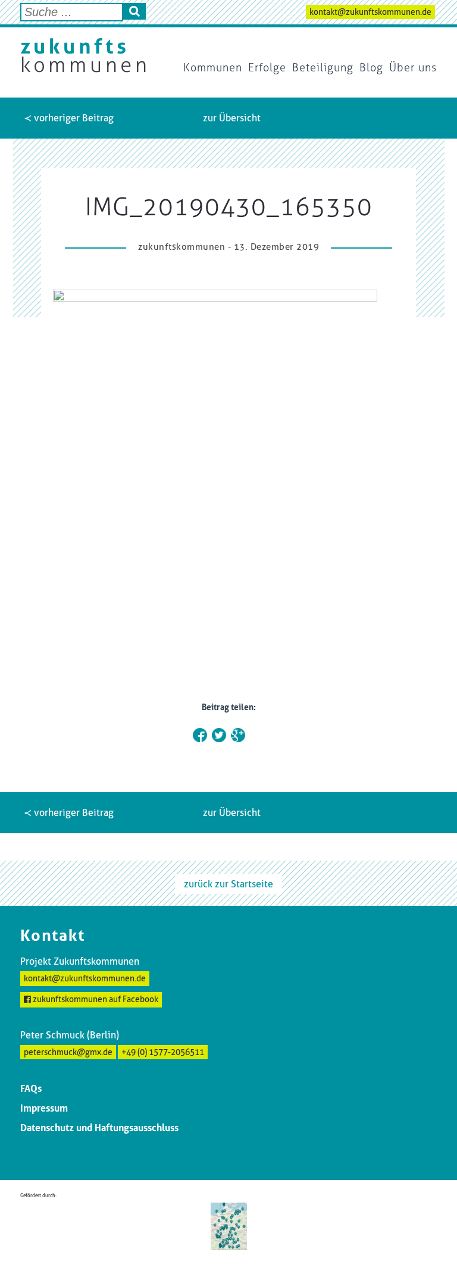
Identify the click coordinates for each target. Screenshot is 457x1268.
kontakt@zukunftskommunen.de (370, 12)
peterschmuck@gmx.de (68, 1052)
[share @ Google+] (238, 735)
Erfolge (267, 68)
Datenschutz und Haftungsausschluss (99, 1128)
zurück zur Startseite (228, 884)
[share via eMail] (257, 735)
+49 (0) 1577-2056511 (162, 1052)
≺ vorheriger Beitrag (69, 118)
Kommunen (212, 68)
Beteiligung (322, 68)
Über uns (413, 68)
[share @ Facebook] (200, 735)
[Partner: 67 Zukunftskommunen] (229, 1225)
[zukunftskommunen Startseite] (83, 55)
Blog (371, 68)
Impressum (44, 1108)
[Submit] (134, 11)
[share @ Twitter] (219, 735)
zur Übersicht (232, 118)
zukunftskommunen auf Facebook (94, 999)
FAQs (31, 1088)
